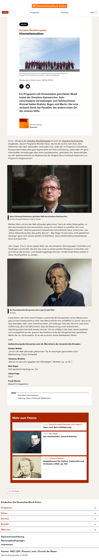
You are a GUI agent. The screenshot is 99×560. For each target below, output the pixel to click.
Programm (34, 12)
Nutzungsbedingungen (13, 540)
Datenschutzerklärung (12, 536)
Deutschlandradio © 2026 (14, 555)
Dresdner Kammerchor (72, 141)
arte (34, 551)
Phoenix (26, 551)
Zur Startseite (13, 491)
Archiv (23, 24)
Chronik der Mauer (47, 551)
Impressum (7, 544)
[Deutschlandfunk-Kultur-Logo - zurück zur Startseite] (49, 6)
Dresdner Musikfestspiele (38, 141)
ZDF (18, 551)
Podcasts (64, 12)
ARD (13, 551)
